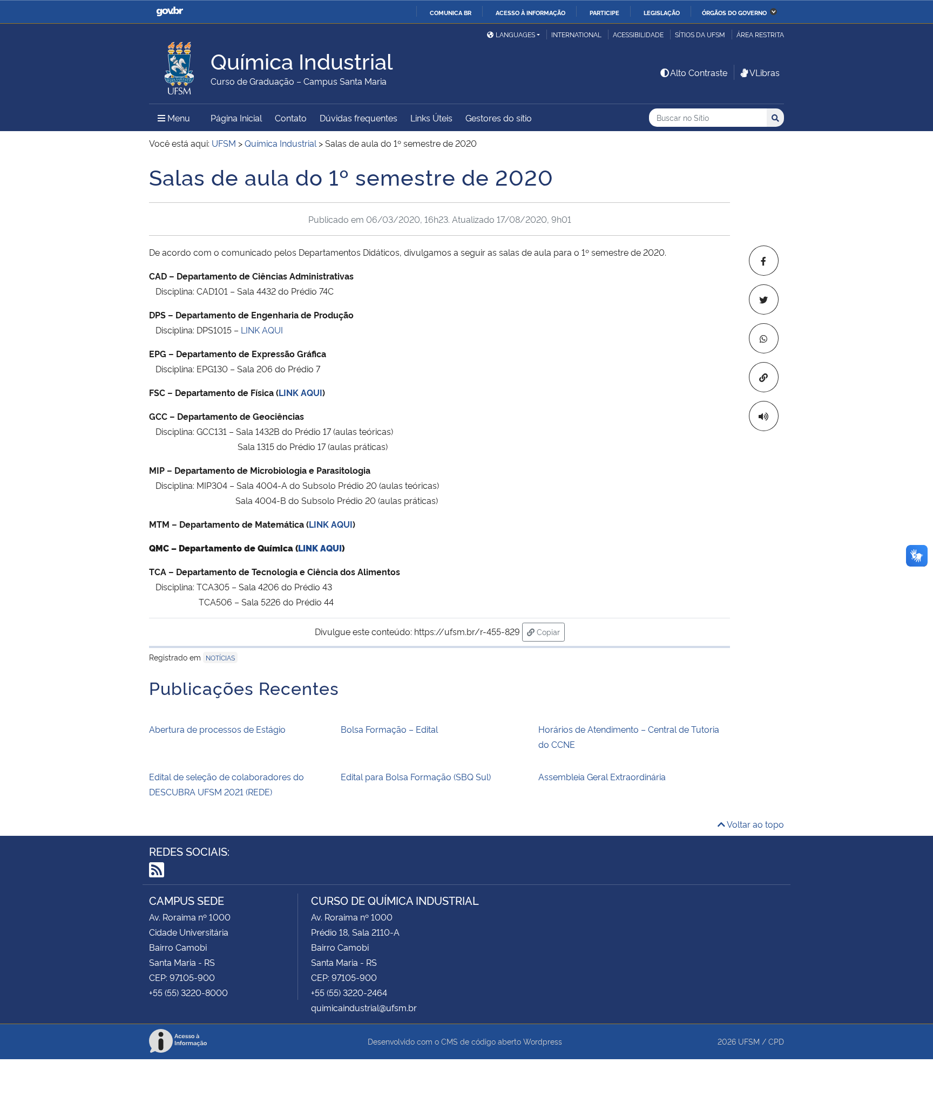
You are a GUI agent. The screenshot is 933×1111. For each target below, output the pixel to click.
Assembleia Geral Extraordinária (602, 776)
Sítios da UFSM (700, 34)
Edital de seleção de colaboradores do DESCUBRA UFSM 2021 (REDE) (226, 784)
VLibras (764, 72)
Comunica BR (450, 12)
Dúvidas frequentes (358, 118)
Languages (515, 34)
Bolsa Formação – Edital (389, 729)
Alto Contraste (698, 72)
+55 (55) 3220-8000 (188, 992)
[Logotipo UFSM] (180, 65)
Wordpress (542, 1041)
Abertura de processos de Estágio (217, 729)
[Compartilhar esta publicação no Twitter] (764, 299)
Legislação (662, 12)
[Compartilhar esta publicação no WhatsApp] (764, 338)
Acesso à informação (530, 12)
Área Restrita (760, 34)
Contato (291, 118)
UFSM (749, 1041)
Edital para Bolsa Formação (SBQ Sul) (416, 776)
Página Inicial (236, 118)
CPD (776, 1041)
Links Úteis (431, 118)
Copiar (550, 631)
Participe (604, 12)
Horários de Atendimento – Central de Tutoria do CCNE (628, 736)
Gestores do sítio (498, 118)
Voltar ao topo (754, 824)
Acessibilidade (638, 34)
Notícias (220, 657)
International (576, 34)
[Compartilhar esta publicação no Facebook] (764, 261)
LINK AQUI (262, 330)
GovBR (169, 11)
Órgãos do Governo (734, 12)
